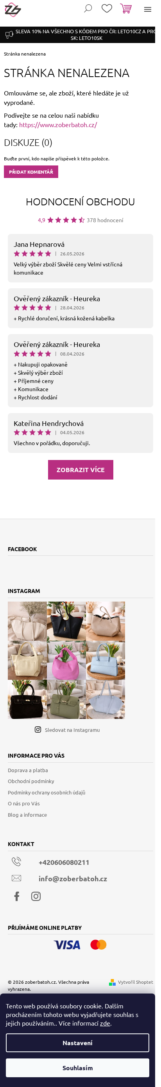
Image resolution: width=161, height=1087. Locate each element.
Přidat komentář (31, 172)
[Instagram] (36, 897)
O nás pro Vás (24, 803)
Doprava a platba (28, 770)
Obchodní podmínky (31, 781)
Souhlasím (78, 1068)
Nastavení (78, 1042)
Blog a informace (27, 814)
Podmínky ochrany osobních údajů (46, 792)
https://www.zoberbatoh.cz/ (58, 124)
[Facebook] (17, 897)
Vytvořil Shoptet (135, 982)
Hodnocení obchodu (80, 201)
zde (105, 1023)
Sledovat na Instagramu (72, 729)
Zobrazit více (81, 469)
